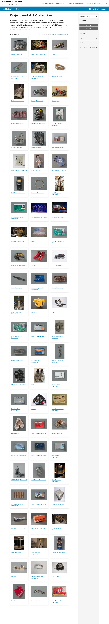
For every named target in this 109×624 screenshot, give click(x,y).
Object (88, 25)
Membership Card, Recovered (37, 288)
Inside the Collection (11, 9)
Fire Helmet (55, 576)
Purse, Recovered (16, 54)
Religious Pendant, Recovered (57, 361)
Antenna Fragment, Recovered (37, 77)
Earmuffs (34, 312)
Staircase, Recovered (17, 101)
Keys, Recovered (57, 433)
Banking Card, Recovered (35, 361)
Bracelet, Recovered (37, 193)
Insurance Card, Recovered (57, 385)
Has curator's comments (87, 47)
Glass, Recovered (16, 552)
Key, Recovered (56, 265)
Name (81, 43)
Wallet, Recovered (37, 101)
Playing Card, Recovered (19, 170)
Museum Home (47, 3)
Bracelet (13, 576)
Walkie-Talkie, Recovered (19, 480)
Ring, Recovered (57, 76)
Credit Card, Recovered (38, 336)
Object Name (56, 34)
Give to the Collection (97, 9)
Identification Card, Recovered (17, 77)
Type (81, 38)
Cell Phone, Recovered (18, 193)
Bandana (14, 601)
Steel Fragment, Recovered (57, 193)
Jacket (33, 409)
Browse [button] (59, 3)
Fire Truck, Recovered (38, 54)
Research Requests (75, 3)
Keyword (82, 33)
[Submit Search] (106, 3)
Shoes (53, 54)
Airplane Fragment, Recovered (58, 337)
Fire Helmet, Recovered (38, 123)
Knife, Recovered (16, 288)
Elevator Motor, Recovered (56, 529)
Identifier (63, 34)
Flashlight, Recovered (18, 528)
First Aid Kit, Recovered (38, 528)
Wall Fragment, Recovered (56, 480)
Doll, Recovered (36, 170)
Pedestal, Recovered (58, 504)
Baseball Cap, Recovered (59, 170)
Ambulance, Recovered (59, 217)
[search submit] (96, 16)
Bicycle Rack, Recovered (39, 217)
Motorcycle (55, 101)
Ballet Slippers (15, 433)
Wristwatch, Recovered (18, 385)
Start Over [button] (89, 28)
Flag (32, 241)
